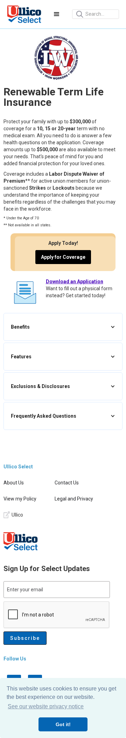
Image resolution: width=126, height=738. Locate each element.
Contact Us (67, 482)
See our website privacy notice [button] (46, 706)
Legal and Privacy (74, 499)
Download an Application (74, 281)
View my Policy (20, 499)
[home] (24, 14)
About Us (14, 482)
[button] (57, 14)
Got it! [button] (63, 724)
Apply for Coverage (63, 257)
